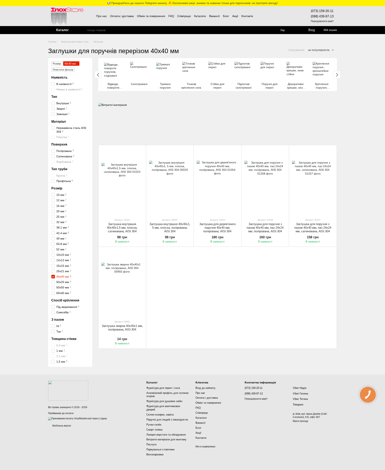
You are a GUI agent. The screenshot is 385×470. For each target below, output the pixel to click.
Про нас (101, 16)
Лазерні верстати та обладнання (166, 434)
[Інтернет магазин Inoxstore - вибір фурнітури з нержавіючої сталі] (68, 390)
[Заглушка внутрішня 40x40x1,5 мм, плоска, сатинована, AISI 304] (122, 181)
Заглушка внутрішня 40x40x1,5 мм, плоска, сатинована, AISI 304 (122, 227)
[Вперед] (337, 75)
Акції (235, 16)
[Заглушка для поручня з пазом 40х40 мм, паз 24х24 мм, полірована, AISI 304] (265, 181)
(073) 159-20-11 (322, 11)
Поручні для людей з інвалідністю (167, 419)
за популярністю (319, 50)
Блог (226, 16)
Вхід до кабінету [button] (206, 387)
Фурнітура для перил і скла (163, 387)
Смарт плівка (154, 429)
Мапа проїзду (300, 421)
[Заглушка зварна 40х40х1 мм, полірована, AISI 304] (122, 283)
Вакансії (214, 16)
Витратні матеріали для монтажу (166, 439)
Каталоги (200, 16)
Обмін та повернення (151, 16)
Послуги (151, 444)
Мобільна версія (61, 425)
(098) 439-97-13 (322, 16)
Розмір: (57, 63)
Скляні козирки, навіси (160, 414)
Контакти (247, 16)
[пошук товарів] (84, 30)
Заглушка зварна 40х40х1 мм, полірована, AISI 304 (122, 327)
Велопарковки (154, 454)
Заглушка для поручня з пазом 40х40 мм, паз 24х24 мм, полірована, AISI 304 (265, 227)
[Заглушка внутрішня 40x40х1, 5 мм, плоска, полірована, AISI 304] (170, 181)
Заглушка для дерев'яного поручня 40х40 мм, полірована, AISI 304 (217, 227)
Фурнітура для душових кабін (164, 401)
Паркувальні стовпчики (160, 449)
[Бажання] (295, 30)
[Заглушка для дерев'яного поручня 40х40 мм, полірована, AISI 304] (217, 181)
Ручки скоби (153, 424)
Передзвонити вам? (322, 21)
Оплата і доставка (122, 16)
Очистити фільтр (63, 69)
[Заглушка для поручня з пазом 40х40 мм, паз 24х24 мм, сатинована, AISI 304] (312, 181)
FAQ (171, 16)
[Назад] (98, 74)
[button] (382, 3)
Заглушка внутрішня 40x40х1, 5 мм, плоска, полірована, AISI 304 (169, 227)
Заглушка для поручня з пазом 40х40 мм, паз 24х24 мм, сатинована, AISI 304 (312, 227)
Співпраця (184, 16)
